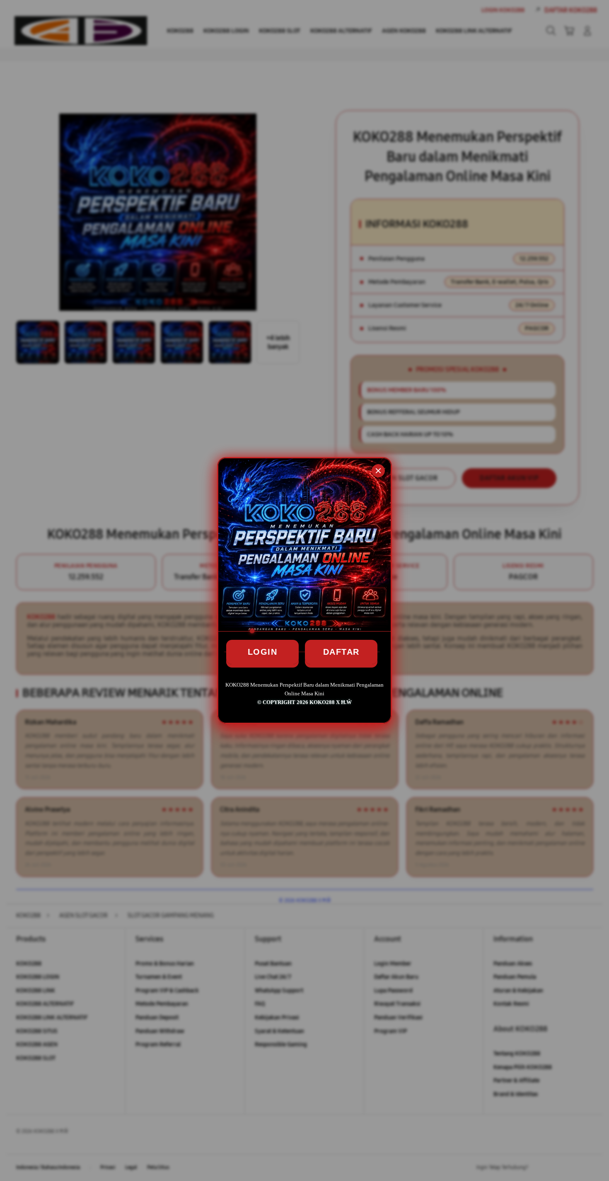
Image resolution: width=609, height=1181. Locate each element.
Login (263, 651)
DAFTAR (341, 651)
